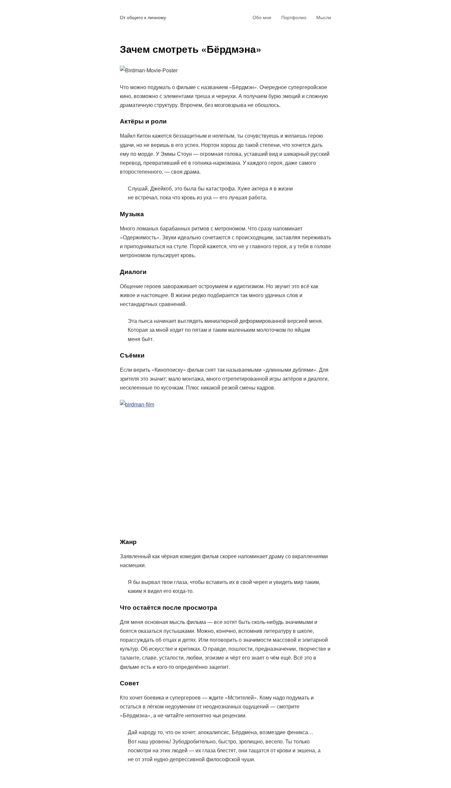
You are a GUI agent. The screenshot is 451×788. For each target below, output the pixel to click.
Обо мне (262, 17)
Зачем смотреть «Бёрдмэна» (190, 49)
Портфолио (293, 17)
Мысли (323, 17)
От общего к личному (143, 17)
